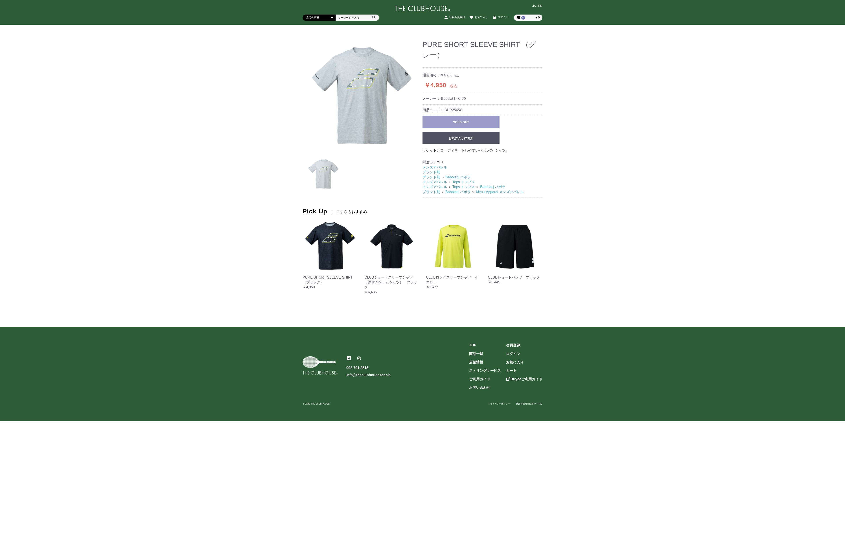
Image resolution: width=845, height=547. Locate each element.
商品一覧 (476, 354)
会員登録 (513, 345)
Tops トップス (463, 182)
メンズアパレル (434, 167)
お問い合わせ (479, 387)
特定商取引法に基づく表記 (529, 404)
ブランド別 (431, 172)
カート (511, 370)
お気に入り (515, 362)
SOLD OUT (461, 122)
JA (534, 6)
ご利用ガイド (479, 379)
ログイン (513, 354)
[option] (362, 94)
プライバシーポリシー (499, 404)
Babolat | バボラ (458, 177)
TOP (472, 345)
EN (540, 6)
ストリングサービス (485, 370)
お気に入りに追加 (461, 138)
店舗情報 (476, 362)
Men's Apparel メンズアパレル (500, 192)
